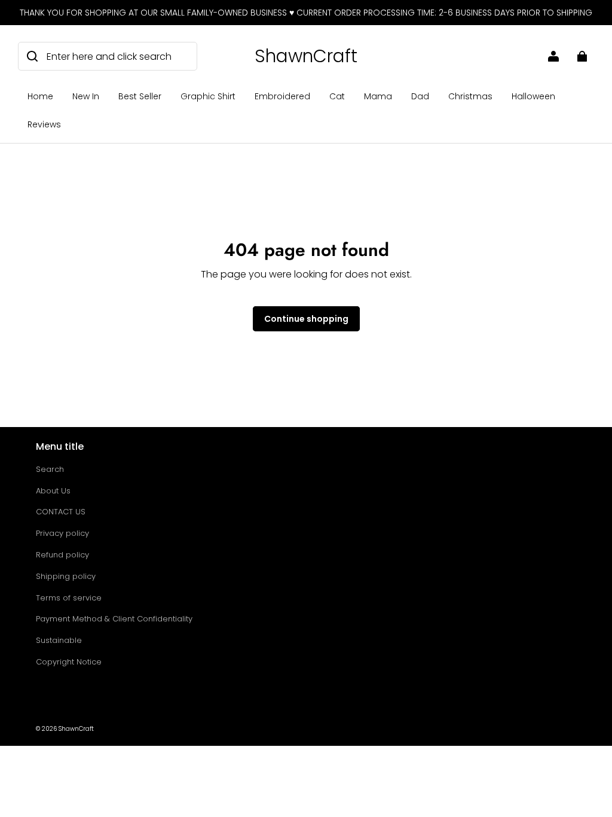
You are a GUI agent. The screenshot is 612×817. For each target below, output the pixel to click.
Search (50, 469)
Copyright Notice (69, 661)
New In (85, 96)
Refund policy (62, 554)
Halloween (533, 96)
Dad (420, 96)
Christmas (470, 96)
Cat (337, 96)
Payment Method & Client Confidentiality (114, 618)
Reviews (44, 124)
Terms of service (69, 597)
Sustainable (59, 640)
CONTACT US (60, 511)
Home (40, 96)
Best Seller (139, 96)
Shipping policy (66, 576)
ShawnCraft (76, 728)
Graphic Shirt (207, 96)
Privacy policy (62, 533)
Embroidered (282, 96)
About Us (53, 490)
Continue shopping (306, 319)
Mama (378, 96)
